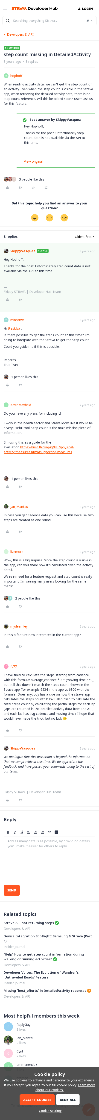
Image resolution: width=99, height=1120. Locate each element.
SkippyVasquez (22, 251)
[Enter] (7, 20)
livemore (16, 551)
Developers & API (20, 34)
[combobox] (49, 20)
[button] (5, 9)
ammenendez (27, 1064)
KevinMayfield (20, 405)
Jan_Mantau (19, 506)
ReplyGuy (23, 1024)
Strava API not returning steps (29, 923)
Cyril (20, 1051)
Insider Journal (14, 947)
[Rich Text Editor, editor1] (49, 860)
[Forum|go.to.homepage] (35, 8)
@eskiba (14, 328)
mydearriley (19, 626)
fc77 (13, 666)
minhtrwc (17, 320)
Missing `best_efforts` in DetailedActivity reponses (45, 990)
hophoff (16, 76)
